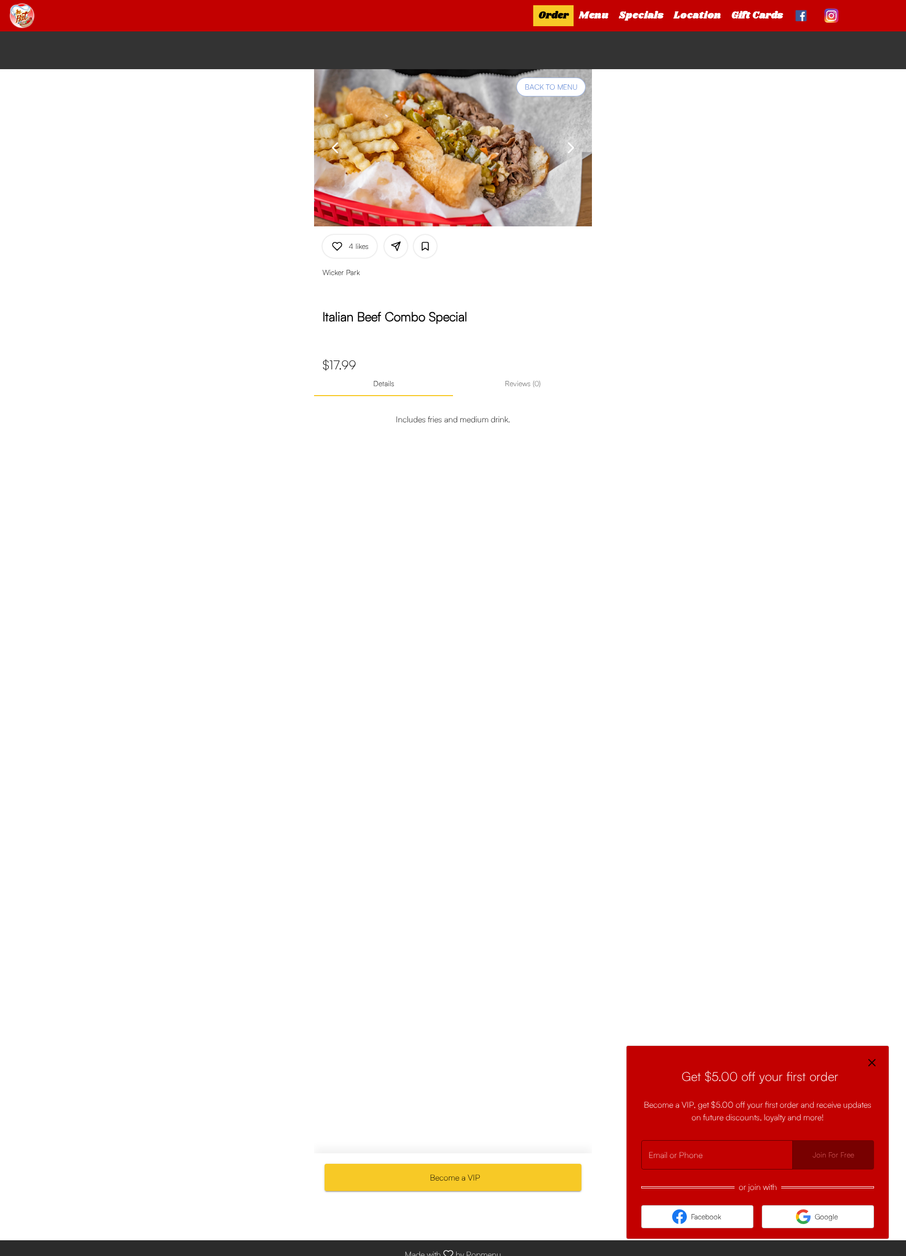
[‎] (803, 15)
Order (553, 16)
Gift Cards (757, 16)
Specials (641, 16)
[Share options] (395, 246)
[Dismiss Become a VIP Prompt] (872, 1062)
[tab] (383, 383)
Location (697, 16)
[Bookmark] (425, 246)
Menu (594, 16)
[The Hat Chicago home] (55, 16)
